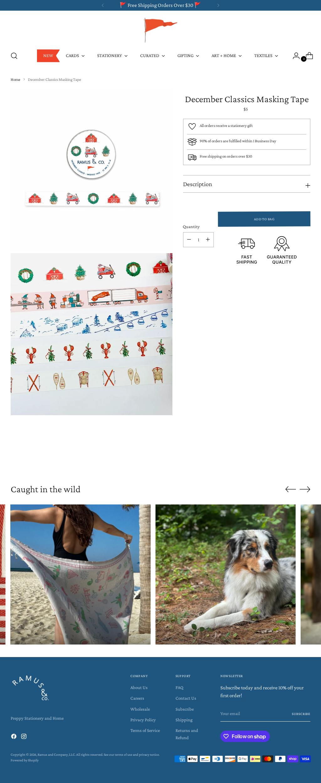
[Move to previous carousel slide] (290, 459)
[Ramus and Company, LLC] (160, 29)
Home (15, 79)
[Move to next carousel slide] (305, 459)
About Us (139, 687)
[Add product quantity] (207, 239)
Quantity (191, 226)
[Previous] (103, 5)
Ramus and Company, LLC (56, 754)
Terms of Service (145, 730)
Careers (137, 698)
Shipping (184, 719)
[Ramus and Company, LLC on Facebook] (14, 737)
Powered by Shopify (25, 760)
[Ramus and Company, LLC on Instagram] (24, 737)
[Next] (218, 5)
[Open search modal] (14, 56)
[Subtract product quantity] (189, 239)
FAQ (179, 687)
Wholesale (140, 709)
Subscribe (185, 709)
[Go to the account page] (293, 56)
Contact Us (186, 698)
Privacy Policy (143, 719)
